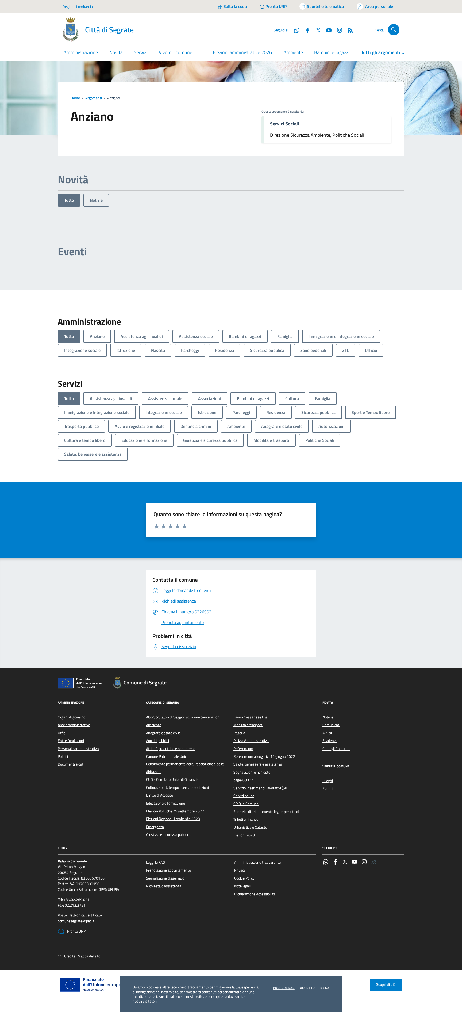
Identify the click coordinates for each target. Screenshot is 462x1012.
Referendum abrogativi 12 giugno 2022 (264, 756)
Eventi (327, 789)
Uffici (62, 733)
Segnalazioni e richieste (251, 772)
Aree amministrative (74, 725)
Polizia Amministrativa (251, 741)
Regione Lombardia (78, 6)
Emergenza (155, 827)
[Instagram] (337, 29)
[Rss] (374, 862)
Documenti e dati (71, 764)
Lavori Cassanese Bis (250, 717)
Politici (63, 756)
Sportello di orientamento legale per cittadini (267, 812)
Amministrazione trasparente (257, 862)
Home (75, 98)
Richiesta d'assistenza (163, 886)
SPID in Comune (246, 804)
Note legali (242, 886)
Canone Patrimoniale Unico (167, 756)
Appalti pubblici (157, 741)
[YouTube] (354, 862)
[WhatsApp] (325, 862)
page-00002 (243, 780)
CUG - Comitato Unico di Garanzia (172, 779)
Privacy (240, 870)
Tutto (69, 200)
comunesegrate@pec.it (76, 921)
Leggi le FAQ (155, 862)
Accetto (307, 988)
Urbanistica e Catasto (250, 827)
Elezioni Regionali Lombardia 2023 (173, 819)
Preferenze (284, 988)
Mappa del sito (89, 956)
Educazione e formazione (165, 803)
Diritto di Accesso (159, 795)
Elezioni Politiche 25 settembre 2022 (175, 811)
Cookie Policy (244, 878)
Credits (69, 956)
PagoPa (239, 733)
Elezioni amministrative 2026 (242, 52)
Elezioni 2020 (244, 835)
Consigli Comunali (336, 749)
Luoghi (327, 781)
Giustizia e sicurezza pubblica (168, 835)
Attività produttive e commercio (170, 749)
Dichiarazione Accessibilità (254, 894)
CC (60, 956)
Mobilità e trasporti (248, 725)
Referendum (243, 749)
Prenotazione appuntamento (168, 870)
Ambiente (293, 52)
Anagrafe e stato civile (163, 733)
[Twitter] (345, 862)
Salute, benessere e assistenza (257, 764)
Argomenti (93, 98)
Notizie (96, 200)
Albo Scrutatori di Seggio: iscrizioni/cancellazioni (183, 717)
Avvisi (327, 733)
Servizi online (243, 796)
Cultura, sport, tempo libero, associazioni (177, 787)
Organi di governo (71, 717)
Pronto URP (76, 931)
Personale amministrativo (78, 749)
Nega (324, 988)
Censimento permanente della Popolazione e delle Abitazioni (185, 767)
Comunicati (331, 725)
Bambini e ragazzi (331, 52)
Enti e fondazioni (71, 741)
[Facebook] (335, 862)
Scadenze (329, 741)
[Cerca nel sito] (393, 30)
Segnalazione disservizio (165, 878)
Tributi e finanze (245, 819)
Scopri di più (386, 984)
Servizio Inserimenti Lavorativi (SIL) (261, 788)
